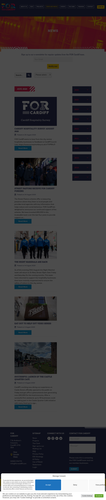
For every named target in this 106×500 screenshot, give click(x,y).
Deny (75, 485)
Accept (48, 485)
